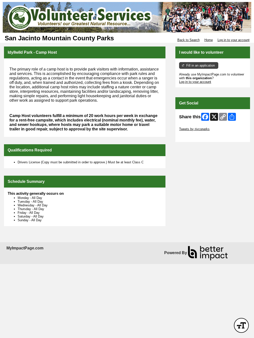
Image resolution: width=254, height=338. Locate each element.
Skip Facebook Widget (195, 136)
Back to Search (188, 40)
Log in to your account (234, 40)
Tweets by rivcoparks (194, 129)
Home (208, 40)
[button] (241, 325)
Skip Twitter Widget (193, 125)
